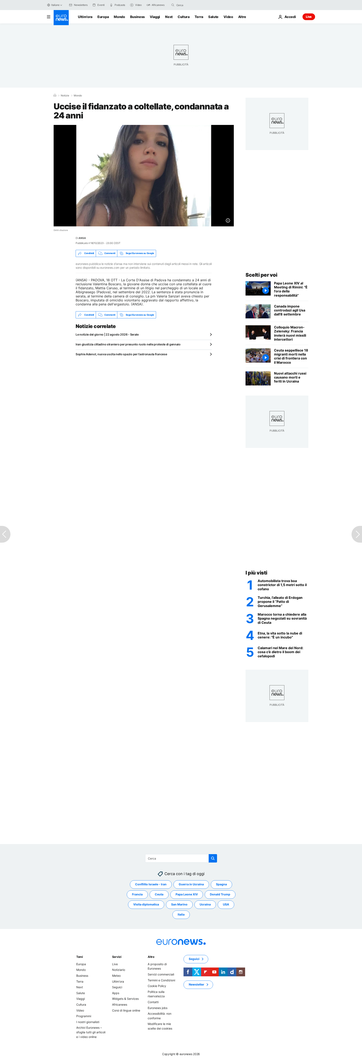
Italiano (55, 4)
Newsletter (196, 984)
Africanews (119, 1004)
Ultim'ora (85, 17)
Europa (103, 17)
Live (309, 16)
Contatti (153, 1002)
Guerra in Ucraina (191, 884)
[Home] (55, 95)
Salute (213, 17)
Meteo (116, 975)
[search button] (172, 5)
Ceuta (159, 894)
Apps (115, 993)
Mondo (119, 17)
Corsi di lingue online (126, 1010)
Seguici (117, 987)
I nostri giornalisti (87, 1022)
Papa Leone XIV (187, 894)
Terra (199, 17)
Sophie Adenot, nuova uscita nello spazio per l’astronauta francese (121, 354)
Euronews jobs (157, 1008)
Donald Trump (220, 894)
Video (228, 17)
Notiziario (118, 970)
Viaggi (155, 17)
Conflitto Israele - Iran (151, 884)
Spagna (221, 884)
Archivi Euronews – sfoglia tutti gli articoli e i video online (90, 1032)
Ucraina (205, 904)
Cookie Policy (157, 986)
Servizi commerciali (161, 974)
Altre (151, 957)
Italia (181, 914)
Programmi (83, 1016)
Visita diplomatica (146, 904)
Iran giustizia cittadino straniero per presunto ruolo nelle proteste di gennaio (128, 344)
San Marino (179, 904)
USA (226, 904)
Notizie (65, 95)
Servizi (117, 957)
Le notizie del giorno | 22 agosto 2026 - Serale (107, 334)
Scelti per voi (261, 275)
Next (169, 17)
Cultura (184, 17)
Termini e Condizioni (161, 980)
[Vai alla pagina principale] (61, 17)
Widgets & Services (125, 999)
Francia (137, 894)
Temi (79, 957)
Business (137, 17)
